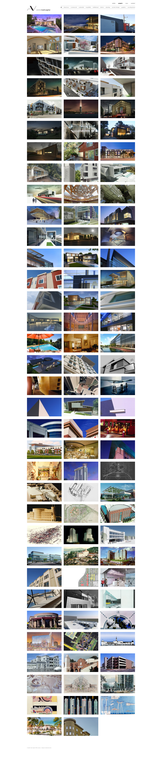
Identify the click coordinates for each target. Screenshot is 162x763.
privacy (39, 747)
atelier (113, 3)
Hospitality (88, 7)
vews (126, 3)
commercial (74, 7)
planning (108, 7)
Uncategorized (131, 7)
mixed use (66, 7)
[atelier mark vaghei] (38, 10)
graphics (123, 7)
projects (120, 3)
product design (115, 7)
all (61, 7)
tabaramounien (48, 747)
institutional (95, 7)
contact (133, 3)
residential (81, 7)
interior (102, 7)
